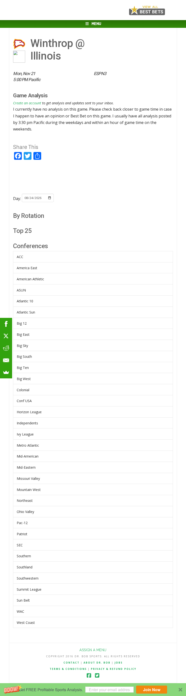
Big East (23, 334)
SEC (20, 545)
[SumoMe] (6, 372)
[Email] (6, 360)
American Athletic (30, 279)
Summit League (29, 589)
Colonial (23, 390)
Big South (24, 356)
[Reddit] (6, 348)
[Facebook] (89, 675)
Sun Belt (23, 600)
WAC (20, 611)
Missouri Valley (28, 478)
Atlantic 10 (25, 301)
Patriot (22, 534)
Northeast (25, 500)
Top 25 (22, 230)
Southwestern (28, 578)
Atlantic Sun (26, 312)
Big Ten (23, 367)
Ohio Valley (25, 511)
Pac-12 (22, 522)
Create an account (27, 103)
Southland (24, 567)
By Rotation (28, 215)
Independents (27, 423)
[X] (6, 336)
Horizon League (29, 412)
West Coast (26, 622)
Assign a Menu (92, 650)
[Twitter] (97, 675)
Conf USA (24, 400)
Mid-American (28, 456)
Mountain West (29, 489)
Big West (24, 378)
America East (27, 268)
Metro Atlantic (28, 445)
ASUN (21, 290)
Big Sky (22, 345)
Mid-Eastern (26, 467)
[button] (93, 689)
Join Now (151, 689)
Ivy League (25, 434)
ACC (20, 256)
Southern (24, 556)
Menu (96, 24)
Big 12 (22, 323)
